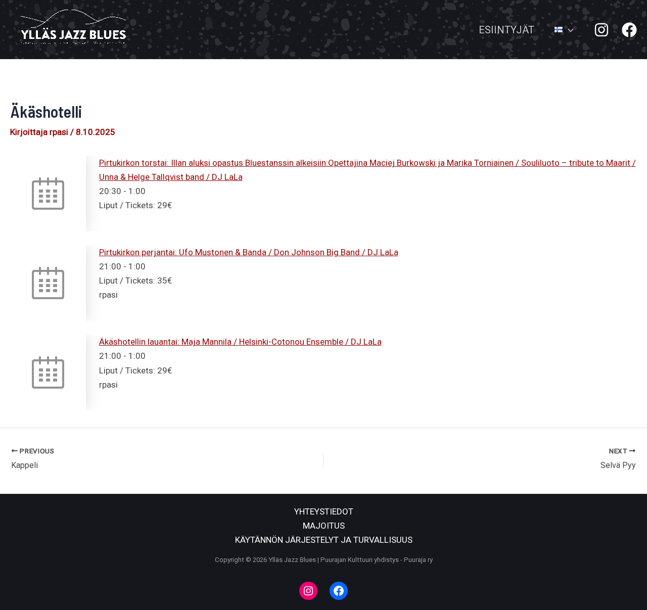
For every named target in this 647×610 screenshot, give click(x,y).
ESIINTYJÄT (506, 30)
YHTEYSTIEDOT (323, 511)
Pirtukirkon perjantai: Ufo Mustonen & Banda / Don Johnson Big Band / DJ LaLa (248, 252)
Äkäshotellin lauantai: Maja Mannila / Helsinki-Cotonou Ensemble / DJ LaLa (240, 342)
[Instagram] (601, 29)
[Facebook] (629, 29)
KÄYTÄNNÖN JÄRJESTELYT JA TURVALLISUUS (323, 540)
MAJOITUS (324, 526)
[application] (568, 30)
